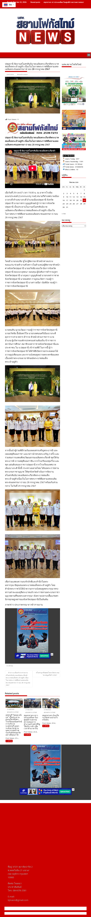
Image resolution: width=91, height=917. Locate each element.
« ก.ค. (64, 213)
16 (64, 200)
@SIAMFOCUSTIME (13, 712)
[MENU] (88, 54)
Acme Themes (67, 913)
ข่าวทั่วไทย (10, 666)
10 (67, 197)
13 (77, 197)
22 (84, 200)
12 (74, 197)
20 (77, 200)
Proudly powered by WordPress (30, 913)
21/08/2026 (10, 709)
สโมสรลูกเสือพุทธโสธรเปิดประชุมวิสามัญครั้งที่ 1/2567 (47, 674)
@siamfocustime (22, 74)
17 (67, 200)
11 (70, 197)
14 (81, 197)
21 (81, 200)
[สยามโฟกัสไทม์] (7, 54)
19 (74, 200)
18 (70, 200)
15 (84, 197)
